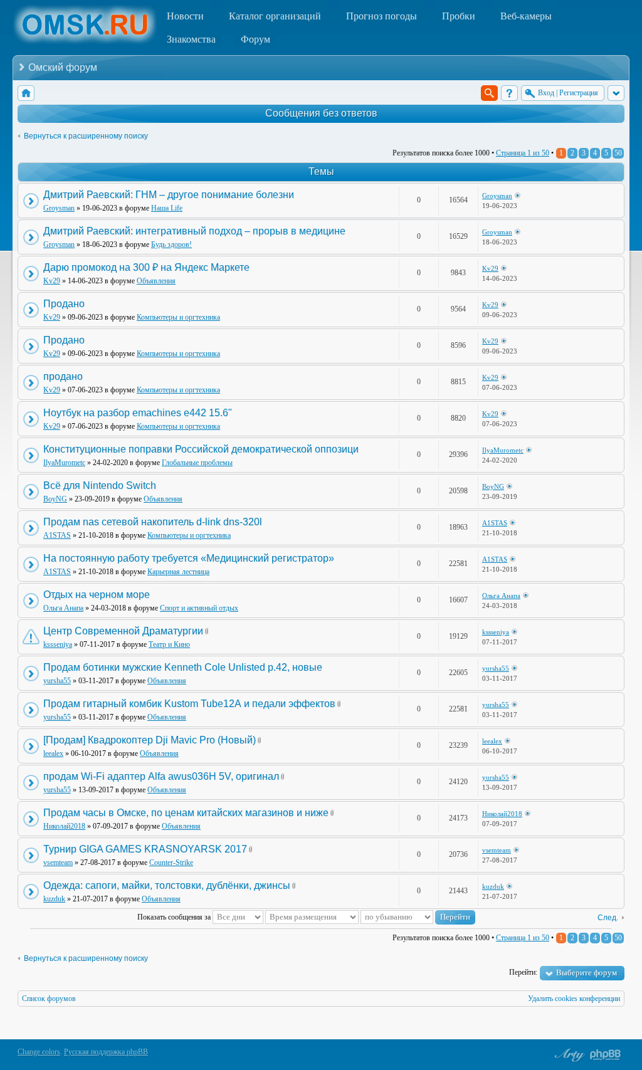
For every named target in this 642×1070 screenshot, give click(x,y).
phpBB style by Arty (568, 1055)
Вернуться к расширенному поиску (86, 136)
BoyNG (55, 499)
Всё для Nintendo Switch (99, 485)
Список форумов (49, 998)
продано (63, 376)
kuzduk (54, 898)
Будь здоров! (171, 244)
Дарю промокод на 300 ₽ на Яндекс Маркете (146, 267)
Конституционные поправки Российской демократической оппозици (201, 449)
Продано (64, 303)
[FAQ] (509, 93)
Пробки (458, 16)
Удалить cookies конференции (574, 998)
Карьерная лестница (178, 571)
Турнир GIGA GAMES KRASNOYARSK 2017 (145, 849)
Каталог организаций (275, 16)
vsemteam (58, 862)
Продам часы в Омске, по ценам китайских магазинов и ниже (186, 812)
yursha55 (57, 680)
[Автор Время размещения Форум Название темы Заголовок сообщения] (312, 917)
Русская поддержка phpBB (106, 1051)
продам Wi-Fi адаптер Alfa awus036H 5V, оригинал (161, 776)
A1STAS (57, 535)
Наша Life (166, 208)
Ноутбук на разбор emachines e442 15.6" (137, 412)
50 (618, 153)
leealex (53, 753)
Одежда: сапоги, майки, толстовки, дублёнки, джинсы (166, 885)
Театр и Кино (169, 644)
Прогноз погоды (381, 16)
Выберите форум (586, 972)
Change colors (39, 1051)
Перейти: (523, 972)
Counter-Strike (171, 862)
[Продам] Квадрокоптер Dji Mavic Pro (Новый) (149, 740)
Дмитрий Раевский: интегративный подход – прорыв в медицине (194, 231)
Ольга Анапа (63, 608)
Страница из (522, 153)
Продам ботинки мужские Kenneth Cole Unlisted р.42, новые (182, 667)
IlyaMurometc (64, 462)
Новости (185, 16)
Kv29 (51, 280)
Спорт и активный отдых (199, 608)
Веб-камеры (526, 16)
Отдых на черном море (96, 594)
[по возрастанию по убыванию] (417, 917)
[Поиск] (489, 93)
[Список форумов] (26, 93)
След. (607, 917)
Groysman (59, 208)
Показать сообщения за (175, 917)
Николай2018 (64, 826)
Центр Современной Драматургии (123, 631)
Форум (255, 39)
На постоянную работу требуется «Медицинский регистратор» (188, 558)
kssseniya (57, 644)
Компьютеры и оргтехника (178, 317)
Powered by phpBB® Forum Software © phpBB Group (605, 1055)
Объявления (156, 280)
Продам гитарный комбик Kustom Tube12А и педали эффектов (189, 703)
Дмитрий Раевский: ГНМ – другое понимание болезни (168, 194)
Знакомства (191, 39)
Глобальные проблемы (197, 462)
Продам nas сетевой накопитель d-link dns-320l (152, 522)
